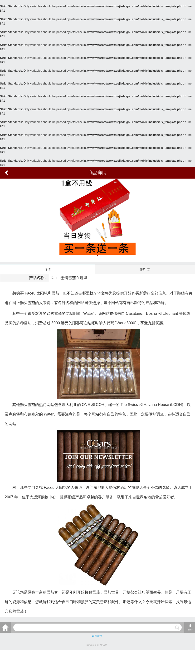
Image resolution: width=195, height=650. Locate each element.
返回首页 (97, 636)
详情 (47, 269)
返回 (6, 173)
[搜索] (177, 627)
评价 (145, 269)
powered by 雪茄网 (97, 645)
